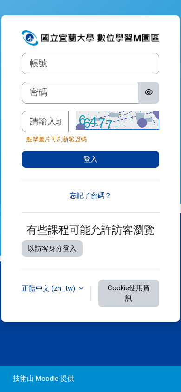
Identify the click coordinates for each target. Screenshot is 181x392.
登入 (90, 159)
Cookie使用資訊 (129, 293)
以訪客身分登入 (52, 248)
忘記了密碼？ (90, 195)
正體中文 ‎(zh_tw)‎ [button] (49, 288)
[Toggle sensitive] (148, 92)
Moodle (47, 378)
